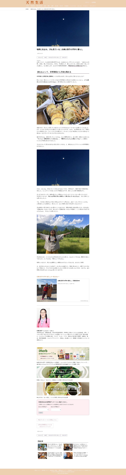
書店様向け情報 (53, 470)
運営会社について (62, 470)
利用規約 (70, 470)
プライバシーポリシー (78, 470)
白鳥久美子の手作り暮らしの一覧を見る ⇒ (48, 276)
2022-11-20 (40, 53)
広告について (37, 470)
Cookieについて (88, 470)
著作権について (45, 470)
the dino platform (64, 473)
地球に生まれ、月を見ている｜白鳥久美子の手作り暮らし (60, 49)
